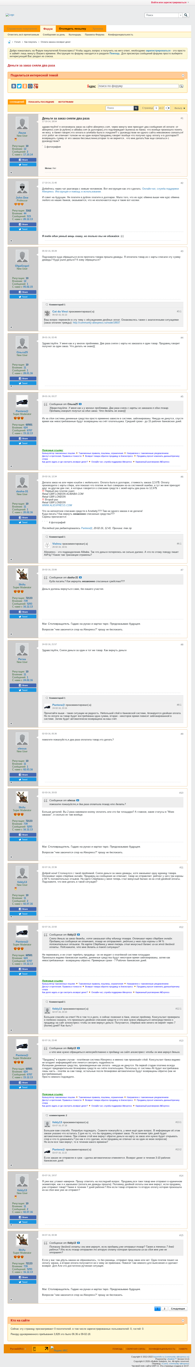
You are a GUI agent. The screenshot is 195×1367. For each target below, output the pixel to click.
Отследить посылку (72, 28)
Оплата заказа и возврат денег (56, 42)
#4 (182, 337)
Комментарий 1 (57, 304)
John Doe (22, 197)
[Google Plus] (36, 86)
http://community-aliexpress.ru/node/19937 (96, 322)
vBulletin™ (172, 1359)
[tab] (17, 101)
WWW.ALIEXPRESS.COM (57, 505)
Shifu (22, 584)
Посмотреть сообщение (80, 404)
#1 (182, 118)
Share (25, 160)
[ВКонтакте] (13, 86)
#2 (182, 183)
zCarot (164, 1363)
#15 (181, 1235)
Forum (17, 42)
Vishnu (57, 543)
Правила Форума (94, 34)
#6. (179, 543)
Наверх (183, 1349)
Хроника (98, 28)
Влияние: (17, 148)
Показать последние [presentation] (41, 102)
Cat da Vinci (60, 311)
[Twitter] (19, 86)
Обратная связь (135, 1349)
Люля (22, 132)
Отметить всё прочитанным (23, 34)
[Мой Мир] (30, 86)
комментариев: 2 (58, 1115)
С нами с (17, 154)
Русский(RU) (17, 1349)
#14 (181, 1175)
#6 (182, 476)
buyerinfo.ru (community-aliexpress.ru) (171, 1357)
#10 (181, 793)
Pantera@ (22, 411)
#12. (178, 1008)
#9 (182, 734)
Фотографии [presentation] (65, 102)
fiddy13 (22, 882)
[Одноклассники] (24, 86)
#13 (181, 1040)
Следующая (178, 1308)
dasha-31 (22, 491)
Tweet (24, 164)
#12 (181, 927)
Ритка (22, 659)
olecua (22, 748)
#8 (182, 644)
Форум (48, 28)
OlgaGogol (22, 265)
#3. (179, 311)
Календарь (75, 34)
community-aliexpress (179, 1363)
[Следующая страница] (168, 108)
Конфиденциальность (120, 34)
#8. (179, 705)
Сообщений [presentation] (17, 102)
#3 (182, 251)
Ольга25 (22, 352)
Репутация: (18, 146)
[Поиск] (185, 15)
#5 (182, 396)
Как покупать (30, 42)
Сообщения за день (54, 34)
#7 (182, 570)
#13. (178, 1122)
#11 (181, 867)
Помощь (117, 1349)
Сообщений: (19, 151)
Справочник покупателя (22, 28)
